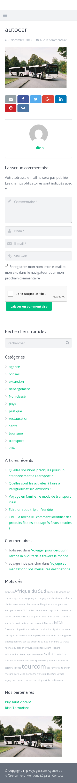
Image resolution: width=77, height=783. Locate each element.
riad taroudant (43, 647)
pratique (15, 411)
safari (50, 653)
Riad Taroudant (17, 708)
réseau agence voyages (31, 654)
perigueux (65, 635)
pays (12, 403)
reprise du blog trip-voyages (19, 647)
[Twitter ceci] (35, 99)
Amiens (27, 604)
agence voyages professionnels (47, 598)
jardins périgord (36, 635)
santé (13, 426)
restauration (18, 418)
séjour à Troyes (13, 667)
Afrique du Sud (30, 591)
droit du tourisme (24, 623)
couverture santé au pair (24, 616)
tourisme (16, 433)
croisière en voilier (49, 616)
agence (14, 366)
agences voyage (22, 598)
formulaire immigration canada (53, 629)
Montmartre (52, 635)
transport (16, 440)
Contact (57, 775)
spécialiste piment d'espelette (51, 660)
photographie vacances (17, 641)
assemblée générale (43, 604)
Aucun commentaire (53, 40)
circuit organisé (49, 610)
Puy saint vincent (18, 702)
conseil (14, 374)
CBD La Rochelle (31, 610)
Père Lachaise (61, 641)
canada (18, 610)
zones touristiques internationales (44, 680)
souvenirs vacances (24, 660)
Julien (38, 148)
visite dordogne (28, 673)
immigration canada (16, 635)
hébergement (19, 389)
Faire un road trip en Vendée (31, 509)
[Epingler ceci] (10, 108)
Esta (58, 622)
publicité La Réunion (42, 641)
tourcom (34, 666)
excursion (16, 381)
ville (12, 448)
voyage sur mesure (15, 680)
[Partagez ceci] (23, 99)
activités (9, 591)
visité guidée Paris (46, 673)
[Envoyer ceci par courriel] (10, 99)
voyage (60, 673)
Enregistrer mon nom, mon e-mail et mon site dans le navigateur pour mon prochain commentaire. (35, 272)
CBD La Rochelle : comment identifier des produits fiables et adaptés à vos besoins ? (40, 523)
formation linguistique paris (20, 629)
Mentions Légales (38, 775)
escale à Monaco (44, 623)
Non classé (17, 396)
